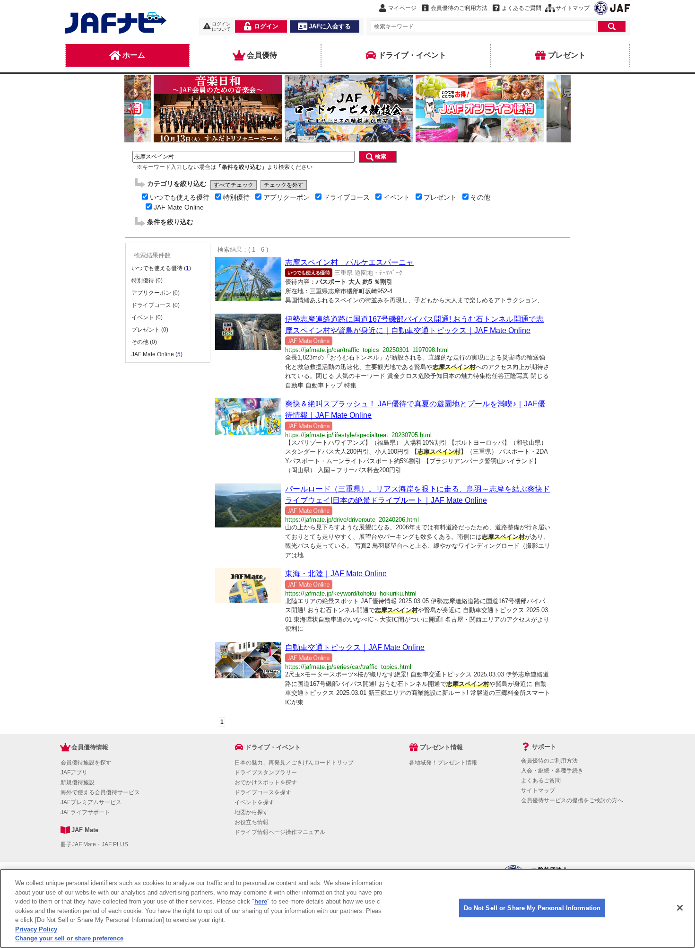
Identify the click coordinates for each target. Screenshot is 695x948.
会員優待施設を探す (86, 762)
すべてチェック (233, 185)
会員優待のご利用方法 (549, 760)
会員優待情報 (89, 747)
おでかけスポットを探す (266, 782)
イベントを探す (254, 802)
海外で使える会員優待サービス (100, 792)
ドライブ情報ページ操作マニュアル (280, 832)
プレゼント (567, 55)
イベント (396, 197)
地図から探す (252, 812)
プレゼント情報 (441, 747)
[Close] (679, 907)
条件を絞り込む (170, 222)
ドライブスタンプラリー (266, 772)
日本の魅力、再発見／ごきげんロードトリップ (294, 762)
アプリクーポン (286, 197)
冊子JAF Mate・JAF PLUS (94, 844)
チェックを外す (284, 185)
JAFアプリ (74, 772)
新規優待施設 (78, 782)
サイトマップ (538, 790)
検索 (380, 156)
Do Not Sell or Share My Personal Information (532, 907)
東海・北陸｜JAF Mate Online (336, 574)
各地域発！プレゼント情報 (443, 762)
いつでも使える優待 (179, 197)
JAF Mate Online (179, 207)
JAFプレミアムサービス (91, 802)
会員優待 (262, 55)
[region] (347, 908)
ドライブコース (346, 197)
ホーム (133, 55)
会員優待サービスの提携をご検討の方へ (572, 800)
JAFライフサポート (85, 812)
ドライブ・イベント (412, 55)
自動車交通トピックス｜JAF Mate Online (355, 647)
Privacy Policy (36, 929)
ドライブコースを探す (263, 792)
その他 (480, 197)
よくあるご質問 (541, 780)
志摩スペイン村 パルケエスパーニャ (349, 262)
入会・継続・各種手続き (552, 770)
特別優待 (236, 197)
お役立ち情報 (252, 822)
